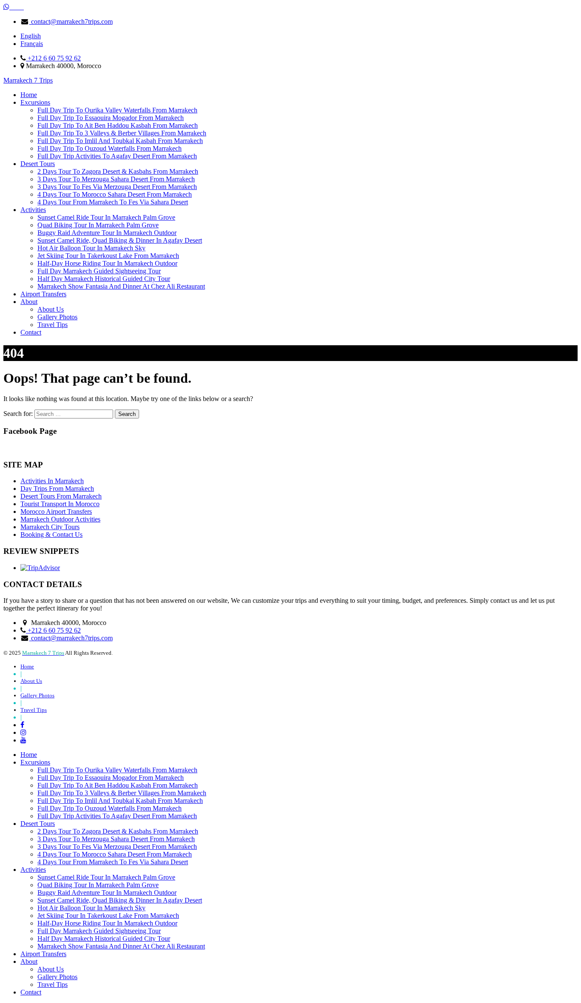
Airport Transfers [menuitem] (43, 953)
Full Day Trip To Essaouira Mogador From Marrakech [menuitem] (110, 777)
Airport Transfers (43, 294)
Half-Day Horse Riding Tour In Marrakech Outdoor (107, 263)
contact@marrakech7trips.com (71, 21)
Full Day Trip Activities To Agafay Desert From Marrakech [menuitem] (117, 816)
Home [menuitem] (28, 754)
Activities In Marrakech (52, 480)
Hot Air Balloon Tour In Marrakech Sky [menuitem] (91, 907)
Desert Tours (37, 163)
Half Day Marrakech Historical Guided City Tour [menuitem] (103, 938)
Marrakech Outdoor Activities (60, 519)
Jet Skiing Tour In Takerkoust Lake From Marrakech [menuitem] (108, 915)
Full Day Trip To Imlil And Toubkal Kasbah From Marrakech (120, 140)
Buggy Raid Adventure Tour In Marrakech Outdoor (107, 232)
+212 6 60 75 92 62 (53, 58)
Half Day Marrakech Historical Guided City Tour (103, 278)
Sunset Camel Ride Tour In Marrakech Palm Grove (106, 217)
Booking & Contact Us (51, 534)
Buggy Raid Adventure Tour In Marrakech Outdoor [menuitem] (107, 892)
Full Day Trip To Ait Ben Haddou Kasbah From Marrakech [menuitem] (117, 785)
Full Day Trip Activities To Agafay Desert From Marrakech (117, 156)
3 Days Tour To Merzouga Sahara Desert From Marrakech (116, 179)
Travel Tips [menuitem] (52, 984)
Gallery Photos (57, 317)
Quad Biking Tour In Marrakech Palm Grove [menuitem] (98, 884)
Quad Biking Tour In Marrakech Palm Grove (98, 225)
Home (28, 94)
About (28, 301)
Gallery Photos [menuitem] (57, 976)
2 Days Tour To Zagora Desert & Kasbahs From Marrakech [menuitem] (117, 831)
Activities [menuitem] (33, 869)
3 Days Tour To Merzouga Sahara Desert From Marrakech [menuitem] (116, 839)
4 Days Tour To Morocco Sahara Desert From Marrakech (114, 194)
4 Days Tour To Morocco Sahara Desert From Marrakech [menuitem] (114, 854)
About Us (50, 309)
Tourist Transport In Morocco (60, 503)
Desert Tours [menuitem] (37, 823)
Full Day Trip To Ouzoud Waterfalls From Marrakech (109, 148)
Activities (33, 209)
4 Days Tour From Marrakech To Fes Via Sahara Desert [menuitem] (112, 861)
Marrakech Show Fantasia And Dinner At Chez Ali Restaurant (121, 286)
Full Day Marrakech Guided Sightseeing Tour (99, 271)
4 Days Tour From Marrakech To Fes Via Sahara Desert (112, 202)
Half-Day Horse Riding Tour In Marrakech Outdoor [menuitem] (107, 923)
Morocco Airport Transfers (56, 511)
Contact (30, 332)
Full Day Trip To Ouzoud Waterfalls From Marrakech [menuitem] (109, 808)
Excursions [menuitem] (35, 762)
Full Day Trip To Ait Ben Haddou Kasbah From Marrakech (117, 125)
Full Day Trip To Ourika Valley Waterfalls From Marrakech (117, 110)
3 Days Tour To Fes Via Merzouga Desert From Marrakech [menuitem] (117, 846)
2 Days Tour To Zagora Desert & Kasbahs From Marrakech (117, 171)
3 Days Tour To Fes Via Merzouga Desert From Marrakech (117, 186)
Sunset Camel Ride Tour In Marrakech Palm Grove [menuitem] (106, 877)
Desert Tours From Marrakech (61, 496)
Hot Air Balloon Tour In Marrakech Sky (91, 248)
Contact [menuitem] (30, 992)
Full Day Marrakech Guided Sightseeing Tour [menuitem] (99, 930)
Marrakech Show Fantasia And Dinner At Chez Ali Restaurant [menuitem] (121, 946)
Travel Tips (52, 324)
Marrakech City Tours (50, 526)
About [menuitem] (28, 961)
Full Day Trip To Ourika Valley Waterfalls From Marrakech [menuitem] (117, 770)
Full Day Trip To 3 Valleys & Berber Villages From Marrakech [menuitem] (121, 793)
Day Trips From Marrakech (57, 488)
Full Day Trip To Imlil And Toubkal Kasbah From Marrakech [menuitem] (120, 800)
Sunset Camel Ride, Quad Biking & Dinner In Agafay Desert (119, 240)
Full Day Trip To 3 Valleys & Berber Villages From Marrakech (121, 133)
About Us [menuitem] (50, 969)
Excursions (35, 102)
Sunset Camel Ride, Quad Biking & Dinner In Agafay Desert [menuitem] (119, 900)
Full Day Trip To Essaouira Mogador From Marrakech (110, 117)
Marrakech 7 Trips (28, 80)
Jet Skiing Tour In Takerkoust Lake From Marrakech (108, 255)
